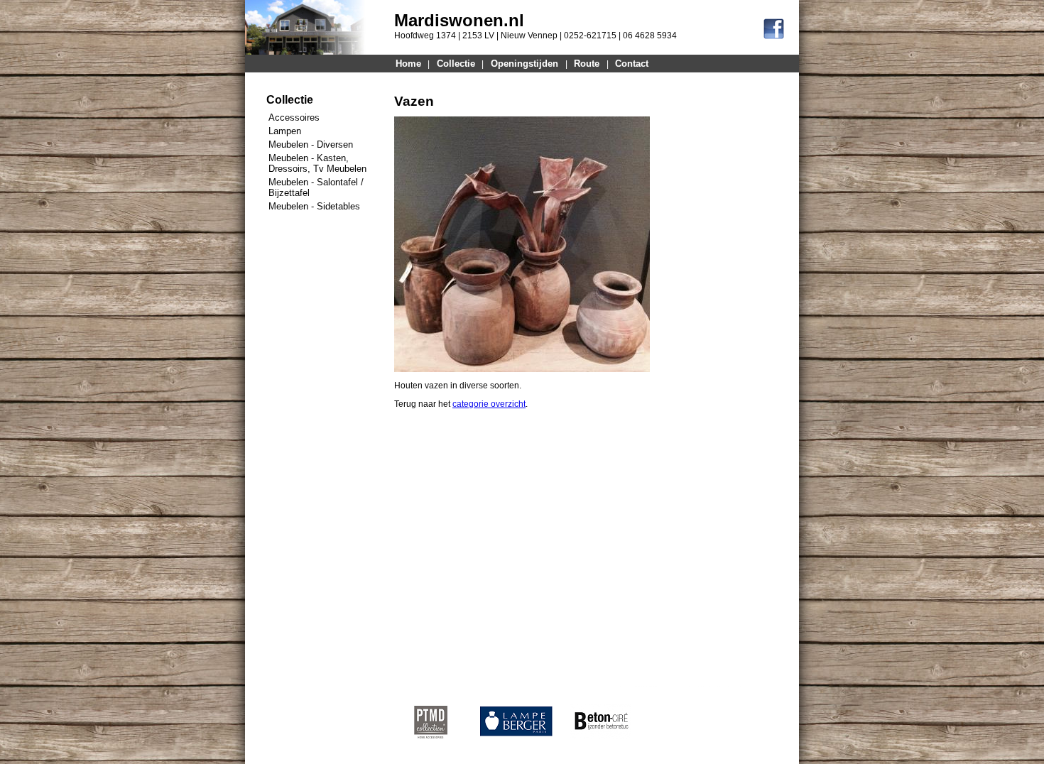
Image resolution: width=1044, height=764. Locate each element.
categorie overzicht (489, 404)
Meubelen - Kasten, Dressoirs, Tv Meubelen (317, 163)
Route (586, 63)
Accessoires (294, 117)
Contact (631, 63)
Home (408, 63)
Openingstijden (524, 63)
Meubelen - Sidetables (314, 206)
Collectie (456, 63)
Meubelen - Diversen (310, 144)
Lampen (284, 131)
